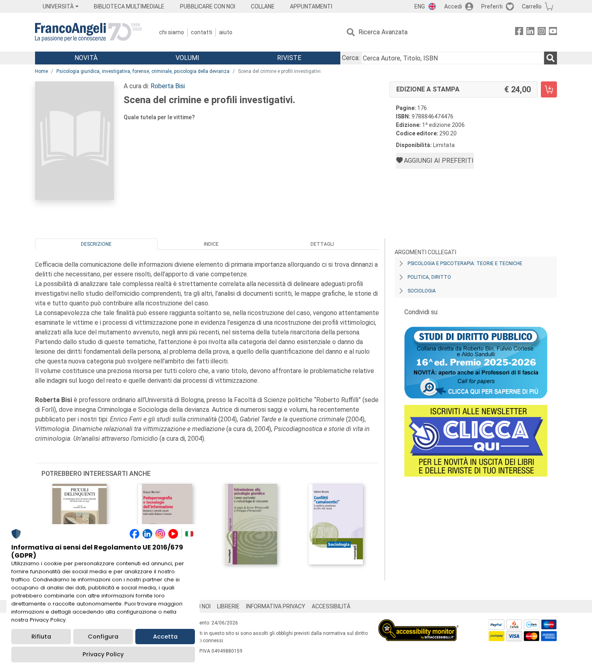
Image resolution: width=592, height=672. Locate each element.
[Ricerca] (550, 58)
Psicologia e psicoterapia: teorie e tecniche (465, 263)
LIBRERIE (228, 606)
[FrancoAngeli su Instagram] (542, 32)
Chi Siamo (171, 32)
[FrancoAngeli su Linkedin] (530, 32)
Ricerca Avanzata (383, 32)
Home (41, 71)
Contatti (201, 32)
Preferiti (492, 6)
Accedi (453, 6)
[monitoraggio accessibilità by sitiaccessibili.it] (418, 624)
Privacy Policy (103, 654)
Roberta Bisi (168, 86)
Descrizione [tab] (96, 244)
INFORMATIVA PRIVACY (275, 606)
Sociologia (422, 291)
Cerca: (351, 58)
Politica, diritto (429, 277)
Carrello (532, 6)
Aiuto (225, 32)
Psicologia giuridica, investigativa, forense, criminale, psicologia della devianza (143, 71)
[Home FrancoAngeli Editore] (88, 32)
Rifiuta (41, 637)
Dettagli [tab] (322, 244)
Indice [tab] (211, 244)
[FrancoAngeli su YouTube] (553, 32)
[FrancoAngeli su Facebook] (519, 32)
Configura (103, 637)
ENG (419, 6)
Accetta (165, 637)
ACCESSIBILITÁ (331, 606)
